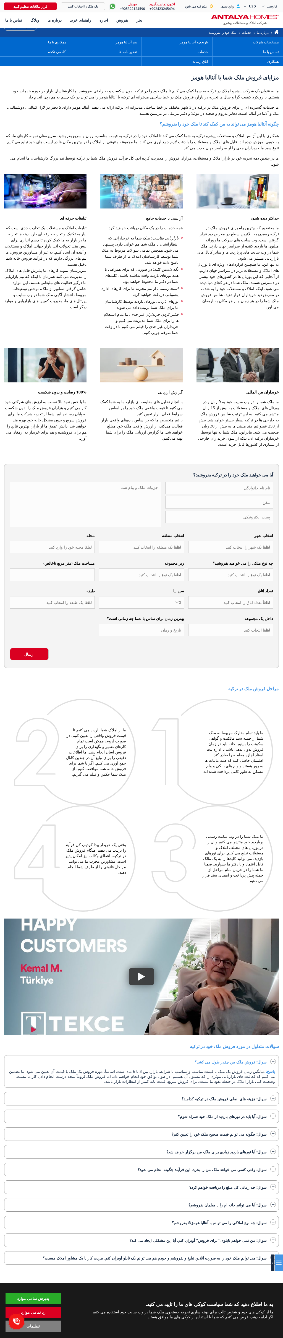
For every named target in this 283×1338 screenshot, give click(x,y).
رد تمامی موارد (33, 1312)
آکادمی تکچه (57, 51)
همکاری (273, 61)
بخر (139, 20)
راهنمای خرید (80, 20)
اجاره (103, 20)
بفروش (122, 20)
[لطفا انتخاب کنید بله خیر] (230, 630)
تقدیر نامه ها (128, 51)
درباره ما (263, 32)
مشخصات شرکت (266, 42)
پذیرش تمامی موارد (33, 1298)
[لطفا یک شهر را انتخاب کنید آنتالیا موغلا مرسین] (230, 547)
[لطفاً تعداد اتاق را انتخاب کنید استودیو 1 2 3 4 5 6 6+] (230, 602)
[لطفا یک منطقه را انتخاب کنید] (141, 547)
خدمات (246, 32)
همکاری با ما (57, 42)
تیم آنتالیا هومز (126, 42)
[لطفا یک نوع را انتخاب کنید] (141, 574)
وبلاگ (34, 20)
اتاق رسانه (200, 61)
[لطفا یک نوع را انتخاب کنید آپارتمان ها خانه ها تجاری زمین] (230, 574)
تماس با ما (270, 51)
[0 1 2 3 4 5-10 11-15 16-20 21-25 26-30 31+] (141, 602)
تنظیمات (33, 1326)
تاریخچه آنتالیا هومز (194, 42)
